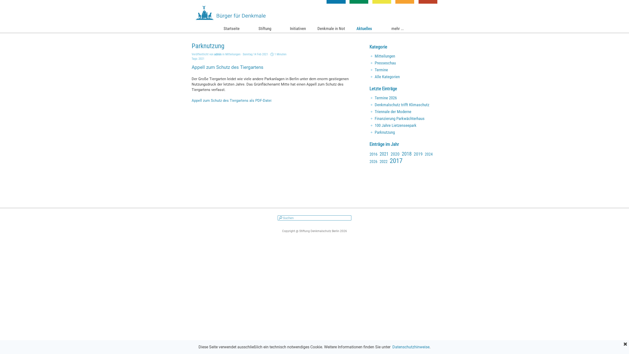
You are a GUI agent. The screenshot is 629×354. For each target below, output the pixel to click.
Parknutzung (385, 132)
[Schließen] (625, 344)
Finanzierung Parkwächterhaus (400, 118)
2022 (383, 161)
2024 (429, 154)
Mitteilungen (385, 56)
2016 (373, 154)
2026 (373, 161)
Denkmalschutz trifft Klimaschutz (402, 104)
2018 (407, 154)
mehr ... (397, 28)
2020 (395, 154)
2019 (418, 154)
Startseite (232, 28)
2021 (201, 58)
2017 (396, 161)
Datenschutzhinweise (410, 347)
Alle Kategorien (387, 76)
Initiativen (298, 28)
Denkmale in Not (331, 28)
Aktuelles (364, 28)
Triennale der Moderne (393, 111)
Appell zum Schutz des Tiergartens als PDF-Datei (232, 100)
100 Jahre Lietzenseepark (395, 125)
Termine (381, 69)
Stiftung (264, 28)
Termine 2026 (386, 97)
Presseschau (385, 62)
